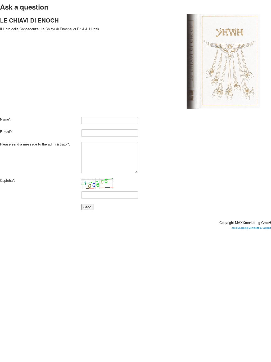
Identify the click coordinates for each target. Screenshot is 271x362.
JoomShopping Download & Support (251, 227)
